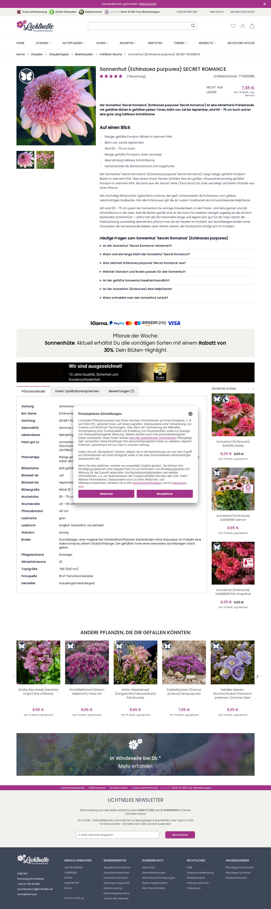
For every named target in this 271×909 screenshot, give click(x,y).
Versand (250, 95)
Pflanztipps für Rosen (238, 872)
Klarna (68, 888)
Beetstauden (84, 54)
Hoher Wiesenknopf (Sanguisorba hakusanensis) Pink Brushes (135, 694)
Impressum (194, 888)
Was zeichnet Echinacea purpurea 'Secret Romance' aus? (144, 263)
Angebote (206, 43)
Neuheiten (127, 43)
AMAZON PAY (71, 883)
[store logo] (35, 26)
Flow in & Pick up (74, 898)
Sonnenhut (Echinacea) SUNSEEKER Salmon (233, 518)
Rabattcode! (148, 4)
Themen (179, 43)
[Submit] (193, 26)
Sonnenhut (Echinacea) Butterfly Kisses (233, 444)
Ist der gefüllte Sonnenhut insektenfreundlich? (136, 280)
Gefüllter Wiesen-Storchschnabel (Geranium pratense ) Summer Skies (232, 694)
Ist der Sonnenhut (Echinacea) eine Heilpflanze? (137, 289)
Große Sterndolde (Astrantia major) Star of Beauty (38, 692)
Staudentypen (59, 54)
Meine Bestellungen (153, 872)
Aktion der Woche (241, 43)
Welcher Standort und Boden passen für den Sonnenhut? (144, 272)
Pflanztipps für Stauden (240, 867)
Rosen (101, 43)
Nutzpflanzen (72, 43)
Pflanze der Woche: (135, 336)
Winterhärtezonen (236, 877)
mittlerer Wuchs (111, 54)
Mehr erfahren (135, 766)
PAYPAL (68, 877)
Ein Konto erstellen (242, 11)
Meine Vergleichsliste (154, 883)
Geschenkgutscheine (116, 893)
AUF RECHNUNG (73, 867)
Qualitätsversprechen (117, 872)
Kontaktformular (27, 894)
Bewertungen (122, 391)
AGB (189, 867)
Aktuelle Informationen (117, 867)
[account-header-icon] (242, 26)
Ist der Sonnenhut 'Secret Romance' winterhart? (137, 246)
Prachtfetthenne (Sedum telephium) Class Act (87, 692)
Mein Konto (217, 11)
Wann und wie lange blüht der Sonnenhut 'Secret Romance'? (146, 254)
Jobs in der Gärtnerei (116, 898)
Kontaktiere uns (187, 11)
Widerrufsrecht (196, 877)
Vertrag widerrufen (198, 883)
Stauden (42, 43)
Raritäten (155, 43)
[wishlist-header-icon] (233, 26)
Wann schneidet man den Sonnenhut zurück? (135, 298)
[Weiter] (253, 389)
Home (20, 43)
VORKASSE (70, 872)
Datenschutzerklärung (200, 872)
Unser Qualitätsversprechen (77, 391)
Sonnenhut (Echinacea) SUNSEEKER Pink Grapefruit (233, 592)
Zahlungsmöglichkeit (117, 883)
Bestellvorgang (113, 888)
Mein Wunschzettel (153, 888)
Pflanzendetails (33, 391)
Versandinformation (116, 877)
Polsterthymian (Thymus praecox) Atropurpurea (184, 692)
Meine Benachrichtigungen (158, 877)
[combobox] (142, 26)
